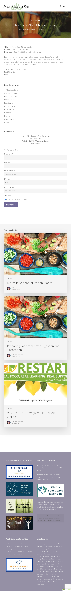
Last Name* (8, 162)
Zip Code (7, 196)
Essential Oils (9, 100)
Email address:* (9, 171)
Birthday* (7, 179)
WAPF (6, 122)
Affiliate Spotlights (11, 90)
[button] (67, 6)
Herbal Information (11, 106)
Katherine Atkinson (28, 29)
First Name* (8, 154)
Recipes (7, 116)
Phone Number (9, 187)
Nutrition (35, 20)
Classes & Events (10, 93)
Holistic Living (9, 109)
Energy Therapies (10, 96)
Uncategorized (9, 119)
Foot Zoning (8, 103)
